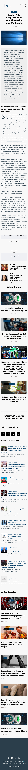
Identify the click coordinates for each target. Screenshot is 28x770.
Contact (15, 763)
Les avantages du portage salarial (17, 524)
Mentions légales (7, 763)
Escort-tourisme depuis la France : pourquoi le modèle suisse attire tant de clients (13, 673)
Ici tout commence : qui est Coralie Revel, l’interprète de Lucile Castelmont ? (13, 450)
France (9, 522)
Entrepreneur (22, 520)
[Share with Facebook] (17, 241)
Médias (15, 462)
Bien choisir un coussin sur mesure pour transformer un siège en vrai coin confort (13, 702)
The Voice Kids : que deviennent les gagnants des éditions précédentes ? (14, 495)
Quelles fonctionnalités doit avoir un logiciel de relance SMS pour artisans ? (14, 336)
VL (14, 252)
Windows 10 (14, 238)
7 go (4, 235)
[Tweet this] (18, 241)
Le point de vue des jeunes (15, 563)
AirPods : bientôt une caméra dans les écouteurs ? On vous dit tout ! (14, 399)
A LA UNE (6, 384)
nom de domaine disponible (14, 141)
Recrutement (22, 763)
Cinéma (10, 446)
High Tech (14, 11)
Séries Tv (24, 446)
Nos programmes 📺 (19, 761)
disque (11, 235)
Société (14, 522)
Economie (10, 507)
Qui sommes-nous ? (7, 761)
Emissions (10, 534)
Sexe (5, 658)
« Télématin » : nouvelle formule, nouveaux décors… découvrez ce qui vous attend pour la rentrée (13, 466)
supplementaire (21, 235)
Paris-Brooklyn (17, 534)
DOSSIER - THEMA (16, 446)
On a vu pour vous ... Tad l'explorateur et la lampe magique (11, 644)
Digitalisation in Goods (14, 579)
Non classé (10, 577)
